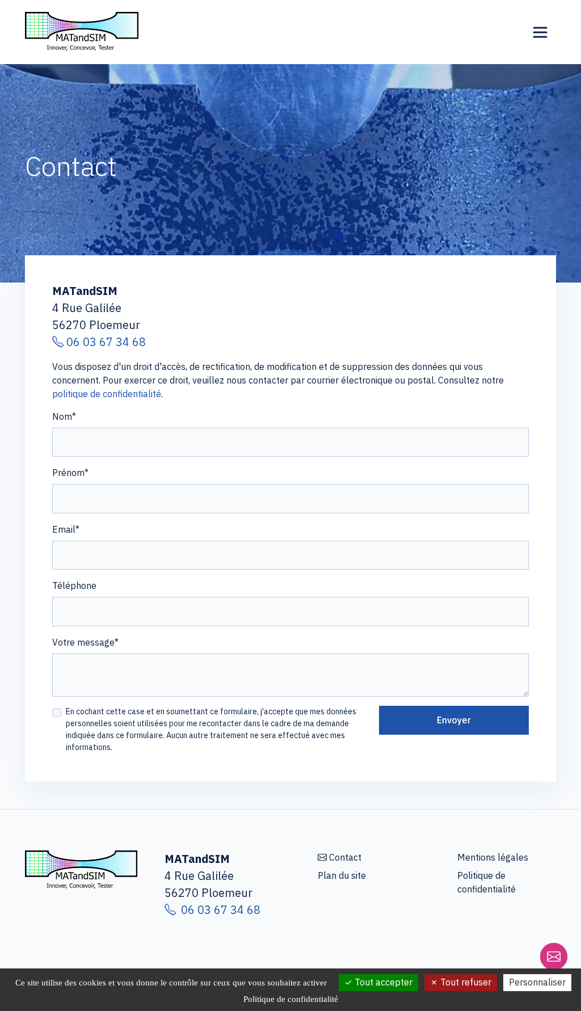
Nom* (64, 416)
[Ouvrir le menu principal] (540, 32)
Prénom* (70, 472)
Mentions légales (492, 857)
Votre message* (85, 642)
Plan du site (342, 875)
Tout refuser (464, 982)
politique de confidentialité (106, 393)
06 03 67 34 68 (105, 341)
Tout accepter (382, 982)
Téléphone (74, 585)
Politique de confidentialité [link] (290, 999)
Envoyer (454, 720)
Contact (345, 857)
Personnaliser (537, 982)
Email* (65, 529)
